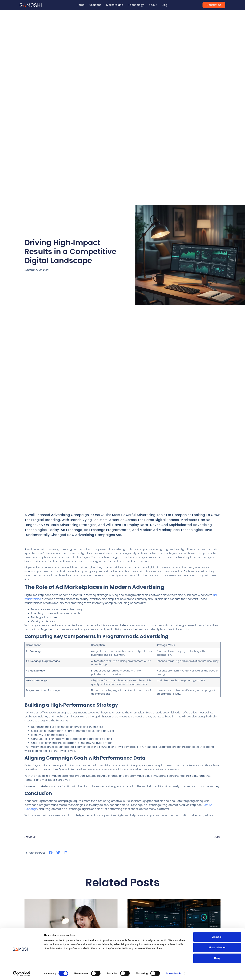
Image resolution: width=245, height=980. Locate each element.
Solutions (95, 5)
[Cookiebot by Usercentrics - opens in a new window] (21, 973)
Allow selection (217, 947)
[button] (51, 852)
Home (80, 5)
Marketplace (114, 5)
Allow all (217, 936)
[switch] (95, 973)
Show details (173, 973)
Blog (164, 5)
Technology (136, 5)
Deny (217, 958)
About (153, 5)
